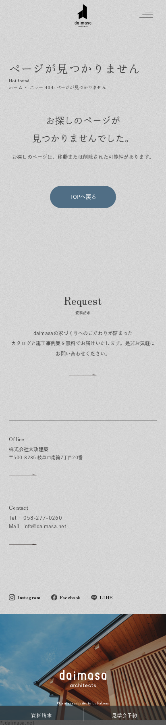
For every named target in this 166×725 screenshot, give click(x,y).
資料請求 (41, 715)
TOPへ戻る (83, 197)
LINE (106, 597)
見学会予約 (125, 715)
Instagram (28, 597)
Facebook (70, 597)
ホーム (16, 87)
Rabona (103, 703)
